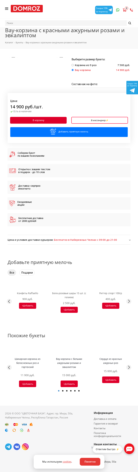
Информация (103, 413)
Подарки (27, 272)
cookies (67, 461)
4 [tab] (71, 390)
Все (11, 272)
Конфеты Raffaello (27, 293)
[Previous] (13, 57)
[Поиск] (130, 23)
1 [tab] (58, 390)
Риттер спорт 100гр (110, 293)
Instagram (25, 446)
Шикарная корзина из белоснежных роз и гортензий (27, 363)
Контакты (100, 428)
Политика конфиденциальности (107, 434)
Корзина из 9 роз (85, 65)
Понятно (90, 461)
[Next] (61, 57)
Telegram (8, 446)
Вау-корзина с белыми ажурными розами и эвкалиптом (69, 363)
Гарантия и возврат (106, 423)
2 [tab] (62, 390)
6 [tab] (79, 390)
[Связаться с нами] (129, 448)
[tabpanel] (27, 367)
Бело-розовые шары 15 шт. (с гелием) (69, 295)
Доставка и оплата (105, 418)
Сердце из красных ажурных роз (110, 361)
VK (16, 446)
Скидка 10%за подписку (132, 84)
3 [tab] (66, 390)
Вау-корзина (83, 70)
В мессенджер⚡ (99, 120)
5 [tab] (75, 390)
